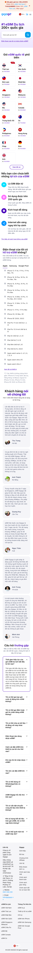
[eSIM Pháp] (8, 145)
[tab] (5, 266)
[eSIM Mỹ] (8, 106)
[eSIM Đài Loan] (8, 81)
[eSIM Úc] (24, 119)
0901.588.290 (8, 892)
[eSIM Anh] (8, 158)
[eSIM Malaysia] (24, 93)
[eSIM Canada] (24, 106)
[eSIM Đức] (24, 145)
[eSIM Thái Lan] (8, 68)
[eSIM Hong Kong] (24, 132)
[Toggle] (26, 659)
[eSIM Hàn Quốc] (24, 68)
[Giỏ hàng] (27, 14)
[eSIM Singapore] (8, 93)
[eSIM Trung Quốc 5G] (8, 119)
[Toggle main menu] (30, 14)
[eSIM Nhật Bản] (24, 81)
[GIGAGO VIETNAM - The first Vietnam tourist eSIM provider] (6, 14)
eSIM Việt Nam (19, 4)
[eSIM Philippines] (8, 132)
